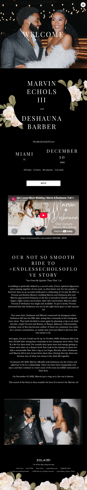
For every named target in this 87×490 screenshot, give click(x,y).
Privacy (68, 471)
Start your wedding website (20, 471)
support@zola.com (52, 468)
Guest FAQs (29, 468)
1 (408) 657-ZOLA (65, 468)
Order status (40, 468)
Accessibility (60, 471)
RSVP (43, 183)
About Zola (19, 468)
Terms (73, 471)
